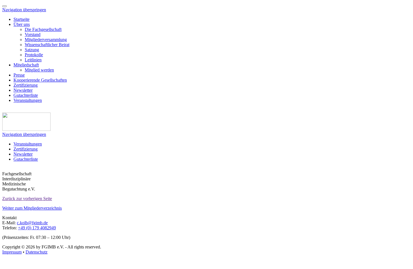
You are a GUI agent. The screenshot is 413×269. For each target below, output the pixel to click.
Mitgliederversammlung (46, 39)
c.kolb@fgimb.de (32, 222)
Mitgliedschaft (26, 64)
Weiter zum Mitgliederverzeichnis (32, 208)
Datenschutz (36, 252)
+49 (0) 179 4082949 (37, 227)
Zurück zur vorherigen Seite (27, 198)
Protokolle (34, 54)
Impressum (12, 252)
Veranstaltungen (27, 100)
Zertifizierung (25, 85)
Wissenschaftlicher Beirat (47, 44)
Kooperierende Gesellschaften (40, 80)
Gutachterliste (25, 95)
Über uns (21, 24)
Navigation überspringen (24, 9)
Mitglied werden (39, 70)
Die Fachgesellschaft (43, 29)
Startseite (21, 19)
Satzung (32, 49)
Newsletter (23, 90)
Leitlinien (33, 59)
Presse (19, 75)
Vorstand (32, 34)
